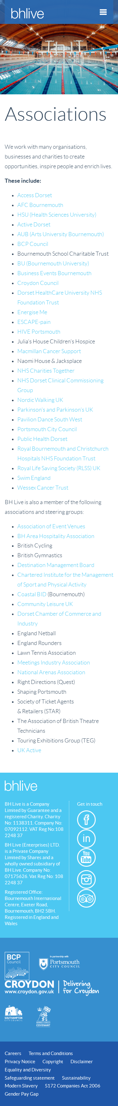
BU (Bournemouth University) (53, 263)
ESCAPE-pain (34, 322)
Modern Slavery (21, 1085)
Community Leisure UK (45, 604)
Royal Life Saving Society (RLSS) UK (58, 468)
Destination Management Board (55, 565)
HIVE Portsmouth (38, 332)
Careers (13, 1053)
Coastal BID (32, 594)
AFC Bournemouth (40, 205)
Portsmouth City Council (47, 429)
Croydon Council (38, 283)
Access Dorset (34, 195)
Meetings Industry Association (53, 662)
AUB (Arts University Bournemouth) (60, 234)
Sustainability (76, 1078)
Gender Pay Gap (21, 1094)
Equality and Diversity (28, 1069)
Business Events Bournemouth (54, 273)
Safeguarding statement (30, 1078)
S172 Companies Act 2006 (72, 1085)
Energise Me (32, 312)
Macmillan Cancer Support (49, 351)
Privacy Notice (20, 1061)
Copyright (52, 1061)
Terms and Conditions (51, 1053)
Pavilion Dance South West (49, 419)
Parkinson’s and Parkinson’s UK (55, 410)
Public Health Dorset (42, 439)
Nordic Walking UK (40, 400)
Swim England (34, 478)
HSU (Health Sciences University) (56, 215)
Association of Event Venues (51, 526)
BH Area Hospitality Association (55, 536)
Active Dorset (33, 224)
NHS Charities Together (46, 371)
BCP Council (32, 244)
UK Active (29, 750)
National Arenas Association (51, 672)
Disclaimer (81, 1061)
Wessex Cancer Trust (42, 488)
